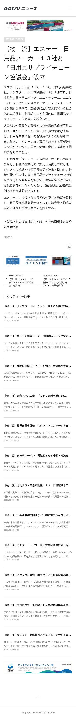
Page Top (38, 698)
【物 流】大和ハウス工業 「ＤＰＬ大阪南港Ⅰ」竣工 (35, 395)
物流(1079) (8, 236)
